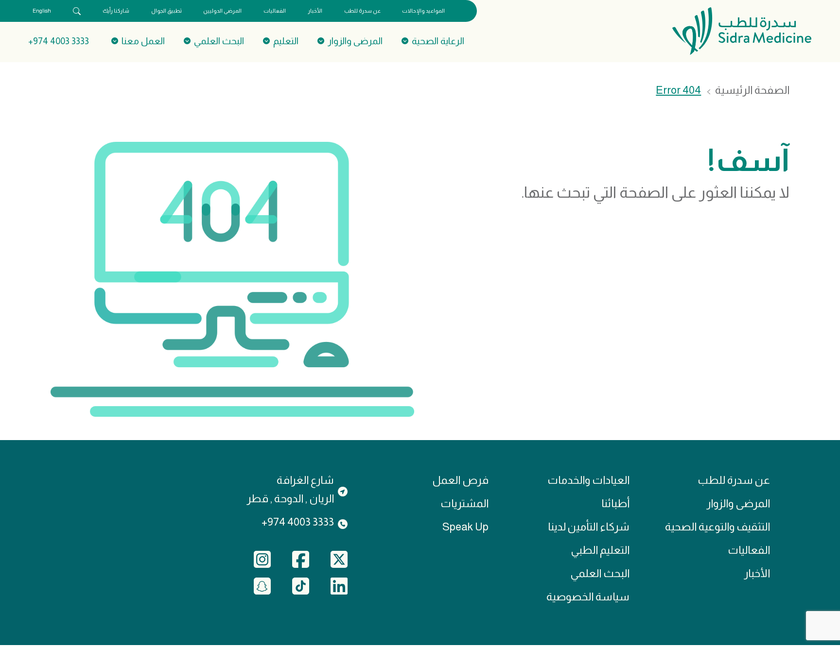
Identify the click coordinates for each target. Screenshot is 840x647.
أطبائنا (615, 503)
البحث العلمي (600, 573)
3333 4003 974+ (58, 41)
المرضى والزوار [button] (355, 41)
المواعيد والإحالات (423, 11)
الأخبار (315, 11)
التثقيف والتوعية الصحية (717, 527)
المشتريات (464, 503)
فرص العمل (460, 480)
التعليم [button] (285, 41)
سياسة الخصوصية (588, 597)
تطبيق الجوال (166, 11)
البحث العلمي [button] (219, 41)
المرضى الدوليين (222, 11)
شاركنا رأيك (116, 11)
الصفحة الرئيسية (752, 90)
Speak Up (465, 527)
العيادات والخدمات (588, 480)
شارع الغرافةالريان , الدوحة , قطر (290, 489)
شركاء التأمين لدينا (589, 527)
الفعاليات (274, 11)
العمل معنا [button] (143, 41)
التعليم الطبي (600, 550)
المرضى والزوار (738, 503)
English (42, 11)
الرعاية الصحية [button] (438, 41)
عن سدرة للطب (362, 11)
